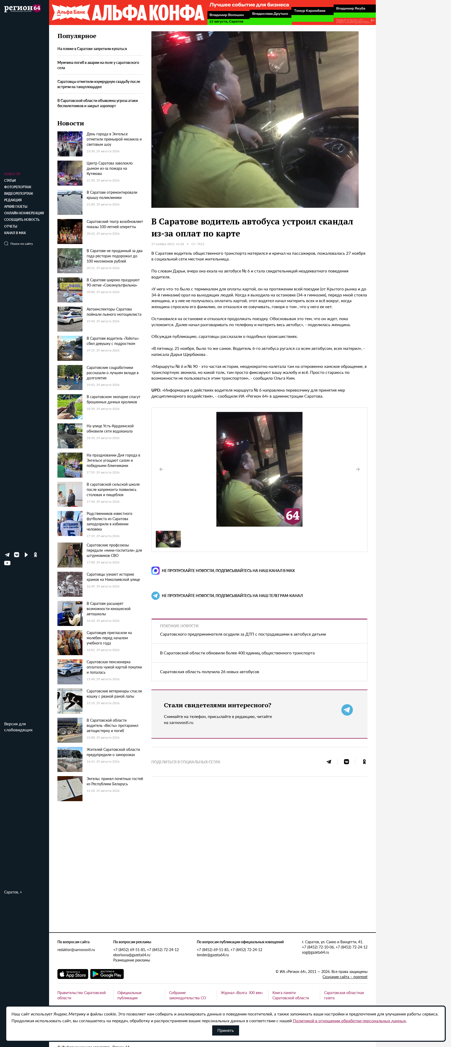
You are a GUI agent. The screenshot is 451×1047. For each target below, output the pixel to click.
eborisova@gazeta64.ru (131, 954)
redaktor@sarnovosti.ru (76, 949)
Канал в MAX (15, 233)
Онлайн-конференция (24, 213)
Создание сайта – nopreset (345, 976)
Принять (225, 1030)
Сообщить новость (21, 219)
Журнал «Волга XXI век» (242, 992)
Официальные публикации (129, 995)
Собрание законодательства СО (187, 995)
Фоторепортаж (17, 187)
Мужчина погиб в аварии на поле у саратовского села (98, 65)
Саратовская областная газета (344, 995)
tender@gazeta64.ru (213, 954)
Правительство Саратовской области (81, 995)
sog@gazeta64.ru (315, 952)
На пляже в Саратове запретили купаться (92, 48)
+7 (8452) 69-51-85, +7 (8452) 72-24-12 (146, 949)
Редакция (13, 200)
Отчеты (10, 226)
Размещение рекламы (131, 960)
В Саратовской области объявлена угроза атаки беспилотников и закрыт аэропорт (97, 103)
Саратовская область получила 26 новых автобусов (209, 671)
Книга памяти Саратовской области (290, 995)
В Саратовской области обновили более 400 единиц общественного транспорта (237, 653)
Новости (12, 174)
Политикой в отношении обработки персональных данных (349, 1021)
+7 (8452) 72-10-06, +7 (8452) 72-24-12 (334, 946)
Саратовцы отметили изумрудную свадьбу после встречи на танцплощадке (98, 84)
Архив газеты (15, 206)
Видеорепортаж (18, 193)
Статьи (10, 180)
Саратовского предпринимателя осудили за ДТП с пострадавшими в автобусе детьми (243, 634)
